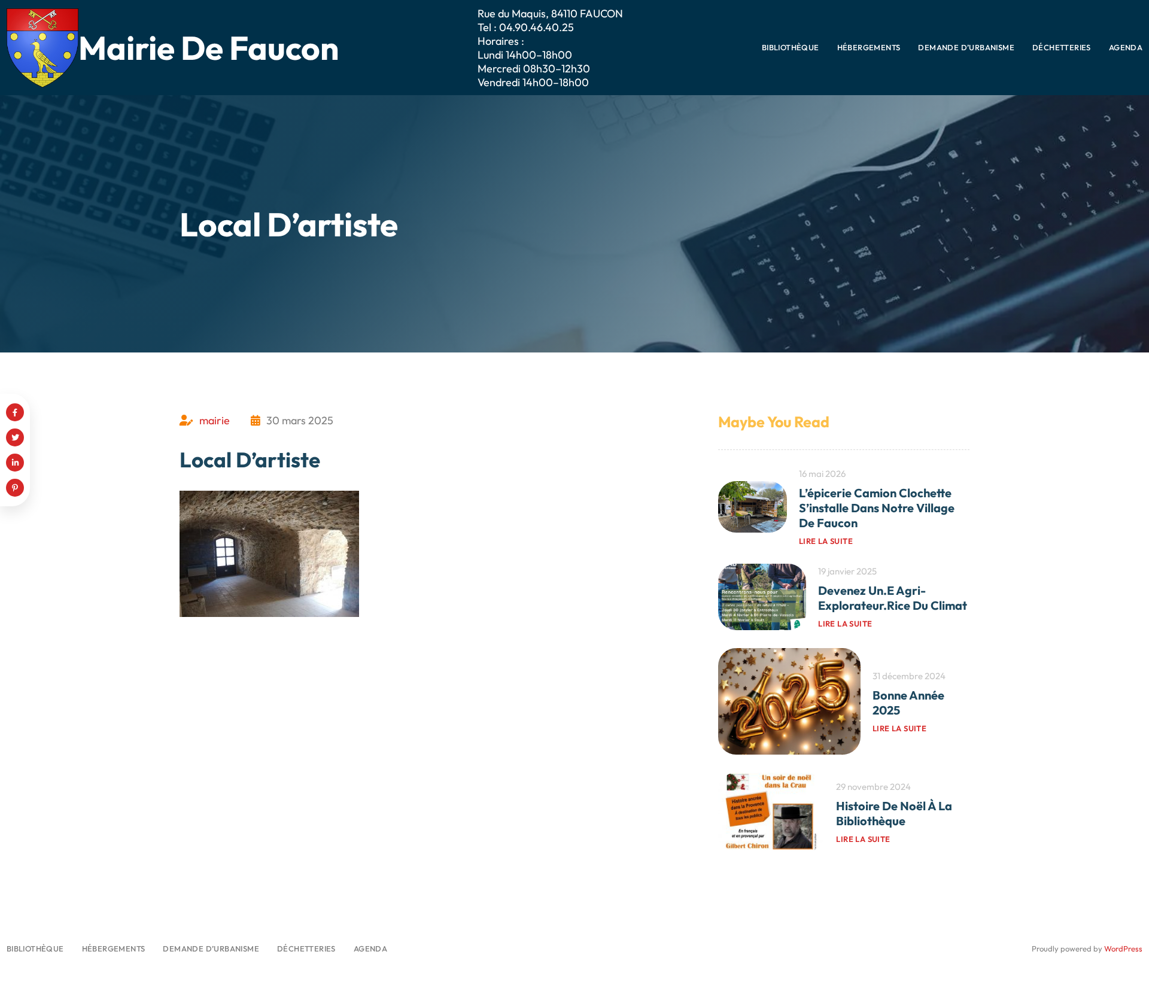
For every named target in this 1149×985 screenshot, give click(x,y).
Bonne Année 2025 (908, 703)
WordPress (1123, 948)
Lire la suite (826, 541)
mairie (214, 420)
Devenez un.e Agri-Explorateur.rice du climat (892, 598)
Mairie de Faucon (208, 47)
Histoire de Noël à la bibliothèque (894, 813)
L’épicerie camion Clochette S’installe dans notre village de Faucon (877, 507)
